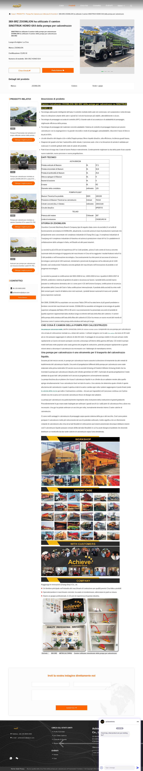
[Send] (137, 767)
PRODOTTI (20, 14)
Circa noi (84, 5)
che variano (111, 333)
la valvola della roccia (49, 391)
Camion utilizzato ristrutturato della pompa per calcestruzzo (95, 653)
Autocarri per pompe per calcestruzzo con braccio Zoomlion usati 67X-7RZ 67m (22, 266)
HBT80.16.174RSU (65, 653)
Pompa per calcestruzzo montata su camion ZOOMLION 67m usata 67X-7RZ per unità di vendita (22, 179)
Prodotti (72, 5)
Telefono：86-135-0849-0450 (22, 734)
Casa (61, 5)
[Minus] (138, 721)
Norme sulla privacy (17, 769)
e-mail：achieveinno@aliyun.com (23, 738)
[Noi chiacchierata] (17, 758)
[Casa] (17, 5)
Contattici (97, 5)
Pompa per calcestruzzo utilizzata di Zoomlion (41, 14)
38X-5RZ (54, 653)
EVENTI (109, 5)
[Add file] (101, 767)
